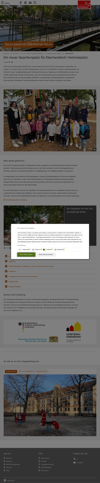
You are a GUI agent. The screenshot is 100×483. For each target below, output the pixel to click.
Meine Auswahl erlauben (46, 254)
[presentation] (29, 249)
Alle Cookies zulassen (26, 254)
